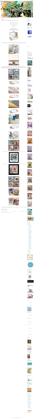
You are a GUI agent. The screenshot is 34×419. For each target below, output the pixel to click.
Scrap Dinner (29, 406)
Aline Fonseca (29, 394)
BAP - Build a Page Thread (12, 151)
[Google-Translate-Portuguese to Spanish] (30, 54)
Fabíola (29, 397)
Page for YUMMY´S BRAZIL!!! (30, 236)
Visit (29, 305)
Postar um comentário (4, 210)
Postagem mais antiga (23, 211)
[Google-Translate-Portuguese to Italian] (30, 53)
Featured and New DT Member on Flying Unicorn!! (30, 240)
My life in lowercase (29, 404)
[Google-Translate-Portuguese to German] (29, 53)
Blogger (21, 417)
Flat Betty (29, 398)
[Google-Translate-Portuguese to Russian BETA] (29, 54)
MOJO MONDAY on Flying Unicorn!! (30, 238)
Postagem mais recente (4, 211)
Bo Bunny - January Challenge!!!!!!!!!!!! (30, 245)
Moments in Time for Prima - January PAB (30, 247)
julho (29, 227)
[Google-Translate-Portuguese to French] (28, 53)
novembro (30, 225)
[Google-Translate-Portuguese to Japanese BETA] (31, 53)
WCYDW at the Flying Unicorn (30, 235)
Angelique (29, 395)
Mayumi (28, 402)
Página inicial (14, 211)
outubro (30, 226)
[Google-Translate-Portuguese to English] (28, 54)
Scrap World (29, 407)
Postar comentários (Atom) (7, 212)
